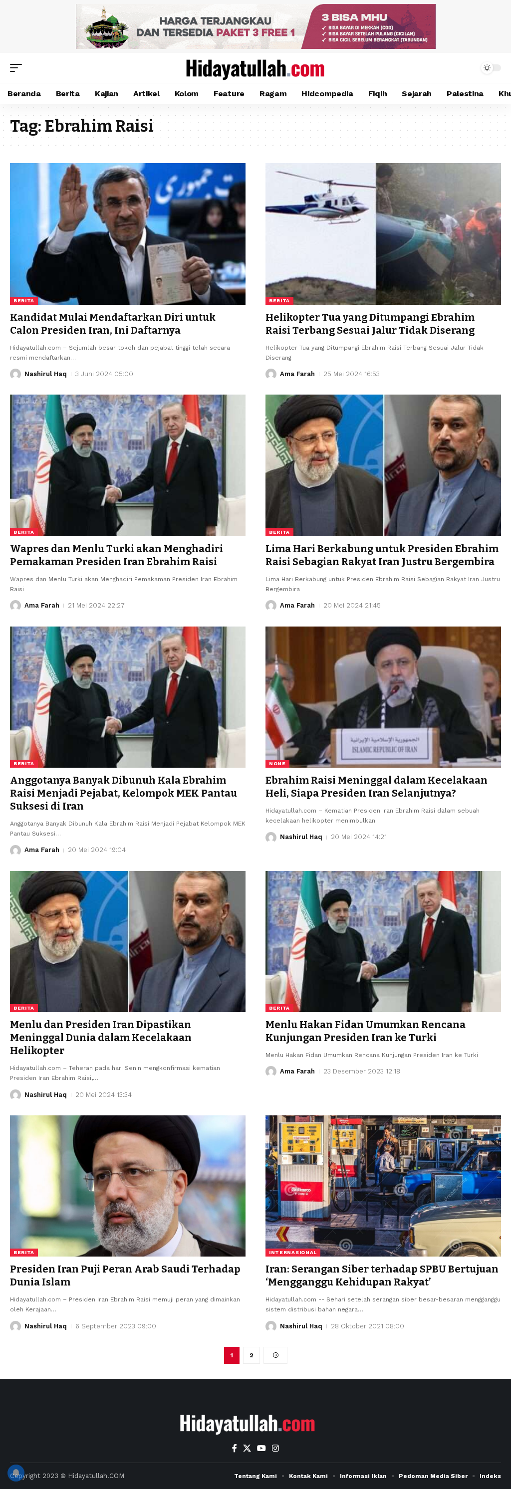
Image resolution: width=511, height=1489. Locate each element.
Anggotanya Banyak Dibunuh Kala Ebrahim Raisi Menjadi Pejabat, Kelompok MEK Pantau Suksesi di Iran (123, 793)
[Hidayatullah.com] (255, 68)
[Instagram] (275, 1448)
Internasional (293, 1252)
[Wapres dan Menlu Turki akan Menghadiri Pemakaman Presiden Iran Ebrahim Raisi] (128, 465)
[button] (18, 68)
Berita (23, 300)
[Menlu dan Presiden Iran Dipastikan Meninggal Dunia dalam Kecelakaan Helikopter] (128, 941)
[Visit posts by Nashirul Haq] (15, 374)
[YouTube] (261, 1448)
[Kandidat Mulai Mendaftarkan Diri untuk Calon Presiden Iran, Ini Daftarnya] (128, 233)
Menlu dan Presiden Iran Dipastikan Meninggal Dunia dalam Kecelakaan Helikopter (101, 1038)
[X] (247, 1448)
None (277, 763)
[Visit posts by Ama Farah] (270, 374)
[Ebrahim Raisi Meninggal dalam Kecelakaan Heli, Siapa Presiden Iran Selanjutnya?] (383, 697)
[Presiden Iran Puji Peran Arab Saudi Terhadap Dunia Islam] (128, 1186)
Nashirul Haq (45, 374)
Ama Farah (297, 374)
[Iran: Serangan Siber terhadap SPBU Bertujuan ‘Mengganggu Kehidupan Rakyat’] (383, 1186)
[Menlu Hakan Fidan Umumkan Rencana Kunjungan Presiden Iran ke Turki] (383, 941)
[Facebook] (235, 1448)
